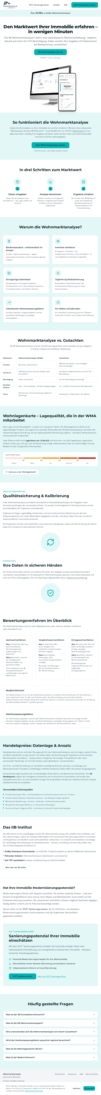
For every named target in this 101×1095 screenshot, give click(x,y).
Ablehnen (76, 1088)
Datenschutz (78, 131)
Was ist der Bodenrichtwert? (20, 1057)
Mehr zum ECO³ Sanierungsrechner (52, 976)
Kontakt (56, 5)
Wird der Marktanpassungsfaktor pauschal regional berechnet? (38, 1040)
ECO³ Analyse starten (22, 976)
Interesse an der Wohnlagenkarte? (22, 472)
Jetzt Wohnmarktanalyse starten (50, 145)
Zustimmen (89, 1088)
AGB (81, 1074)
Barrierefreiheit (92, 1074)
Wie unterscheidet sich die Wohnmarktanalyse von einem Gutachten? (41, 1032)
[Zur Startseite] (10, 5)
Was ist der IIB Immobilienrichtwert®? (25, 1014)
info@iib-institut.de (17, 1081)
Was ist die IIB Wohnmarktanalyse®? (24, 1023)
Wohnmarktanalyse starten (85, 5)
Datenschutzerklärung (77, 577)
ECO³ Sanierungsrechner (39, 5)
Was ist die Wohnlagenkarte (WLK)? (24, 1049)
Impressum (72, 1074)
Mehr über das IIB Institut (16, 867)
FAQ (65, 5)
